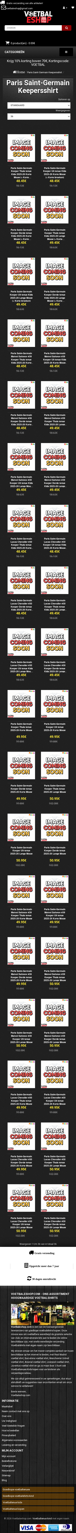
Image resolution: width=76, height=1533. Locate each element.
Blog (4, 1480)
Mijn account (8, 1456)
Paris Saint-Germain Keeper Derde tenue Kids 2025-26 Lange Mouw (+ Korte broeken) (54, 298)
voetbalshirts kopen (49, 1330)
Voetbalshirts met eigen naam (27, 1345)
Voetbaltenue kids (12, 1502)
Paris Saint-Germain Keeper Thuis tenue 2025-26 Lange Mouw (55, 788)
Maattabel (7, 1406)
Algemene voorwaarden (14, 1440)
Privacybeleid (9, 1435)
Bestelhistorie (9, 1461)
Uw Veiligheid (9, 1421)
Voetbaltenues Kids (21, 1369)
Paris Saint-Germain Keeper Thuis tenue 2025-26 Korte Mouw (21, 727)
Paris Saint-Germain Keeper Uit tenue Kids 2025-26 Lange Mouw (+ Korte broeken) (21, 296)
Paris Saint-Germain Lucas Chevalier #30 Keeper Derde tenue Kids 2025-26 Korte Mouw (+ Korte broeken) (21, 608)
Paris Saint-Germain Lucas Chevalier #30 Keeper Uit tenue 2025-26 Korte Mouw (54, 1099)
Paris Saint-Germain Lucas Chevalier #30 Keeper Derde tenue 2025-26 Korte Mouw (21, 1161)
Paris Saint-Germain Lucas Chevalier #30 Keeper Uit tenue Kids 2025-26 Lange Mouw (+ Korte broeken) (21, 668)
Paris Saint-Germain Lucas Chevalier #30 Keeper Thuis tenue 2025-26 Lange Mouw (55, 1161)
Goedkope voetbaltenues (16, 1489)
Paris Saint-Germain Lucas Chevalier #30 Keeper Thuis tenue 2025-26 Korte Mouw (21, 1099)
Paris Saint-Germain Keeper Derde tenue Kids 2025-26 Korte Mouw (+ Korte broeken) (21, 236)
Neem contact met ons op (16, 1411)
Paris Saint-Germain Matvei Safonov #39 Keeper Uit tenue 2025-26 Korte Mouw (54, 914)
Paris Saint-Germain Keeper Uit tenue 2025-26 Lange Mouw (21, 850)
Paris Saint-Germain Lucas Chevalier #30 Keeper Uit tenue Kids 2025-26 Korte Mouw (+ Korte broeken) (54, 545)
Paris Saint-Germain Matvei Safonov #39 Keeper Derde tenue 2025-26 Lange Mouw (55, 1037)
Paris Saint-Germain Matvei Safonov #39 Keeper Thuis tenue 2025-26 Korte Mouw (21, 914)
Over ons (6, 1416)
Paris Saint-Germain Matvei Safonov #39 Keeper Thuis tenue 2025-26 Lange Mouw (55, 975)
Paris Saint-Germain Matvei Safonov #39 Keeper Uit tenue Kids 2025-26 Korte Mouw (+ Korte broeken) (54, 359)
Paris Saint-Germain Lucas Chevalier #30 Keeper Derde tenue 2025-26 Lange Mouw (55, 1222)
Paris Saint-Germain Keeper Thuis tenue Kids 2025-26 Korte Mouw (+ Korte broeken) (21, 174)
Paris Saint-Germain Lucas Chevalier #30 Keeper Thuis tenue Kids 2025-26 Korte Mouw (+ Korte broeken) (21, 546)
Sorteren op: (64, 99)
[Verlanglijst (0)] (73, 7)
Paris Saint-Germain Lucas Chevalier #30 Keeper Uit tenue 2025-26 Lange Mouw (21, 1222)
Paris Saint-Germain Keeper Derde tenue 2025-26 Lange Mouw (55, 850)
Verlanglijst (8, 1465)
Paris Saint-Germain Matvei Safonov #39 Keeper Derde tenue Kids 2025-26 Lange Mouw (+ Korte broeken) (54, 484)
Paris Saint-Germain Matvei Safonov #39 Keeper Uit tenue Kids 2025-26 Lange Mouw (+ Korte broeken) (21, 483)
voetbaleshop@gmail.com (19, 8)
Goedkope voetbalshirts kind (18, 1496)
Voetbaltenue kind (42, 1518)
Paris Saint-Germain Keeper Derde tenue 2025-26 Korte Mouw (21, 788)
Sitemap (6, 1475)
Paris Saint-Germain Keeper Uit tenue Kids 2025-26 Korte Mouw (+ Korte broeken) (54, 172)
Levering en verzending (14, 1445)
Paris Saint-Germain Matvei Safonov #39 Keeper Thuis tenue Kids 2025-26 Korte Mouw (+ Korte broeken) (21, 361)
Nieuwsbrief (8, 1470)
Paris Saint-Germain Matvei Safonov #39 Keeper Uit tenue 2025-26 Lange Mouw (21, 1037)
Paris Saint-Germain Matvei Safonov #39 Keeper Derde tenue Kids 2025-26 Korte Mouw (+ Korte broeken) (21, 422)
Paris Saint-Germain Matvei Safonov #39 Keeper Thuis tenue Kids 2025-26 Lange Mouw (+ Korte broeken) (54, 422)
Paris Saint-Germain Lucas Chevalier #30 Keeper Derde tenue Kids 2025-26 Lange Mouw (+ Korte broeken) (54, 669)
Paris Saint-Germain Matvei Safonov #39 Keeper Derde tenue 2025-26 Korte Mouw (21, 975)
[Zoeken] (66, 28)
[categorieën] (66, 52)
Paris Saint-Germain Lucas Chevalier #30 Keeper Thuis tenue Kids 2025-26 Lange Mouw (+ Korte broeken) (54, 608)
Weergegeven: (63, 110)
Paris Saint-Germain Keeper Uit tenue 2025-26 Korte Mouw (54, 727)
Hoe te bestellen (10, 1430)
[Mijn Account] (65, 7)
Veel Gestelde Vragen (13, 1425)
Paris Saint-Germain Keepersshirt (44, 72)
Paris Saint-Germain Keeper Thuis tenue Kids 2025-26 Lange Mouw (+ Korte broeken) (54, 236)
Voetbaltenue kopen (13, 1508)
